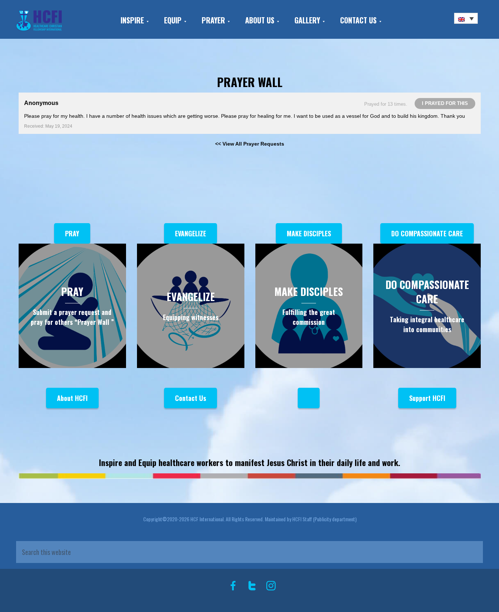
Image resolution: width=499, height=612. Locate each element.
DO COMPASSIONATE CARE (427, 233)
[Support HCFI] (309, 398)
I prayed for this (445, 103)
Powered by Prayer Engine (46, 155)
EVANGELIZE (190, 233)
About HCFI (72, 398)
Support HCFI (427, 398)
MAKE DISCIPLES (309, 233)
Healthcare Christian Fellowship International (57, 20)
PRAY (72, 233)
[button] (466, 18)
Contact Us (190, 398)
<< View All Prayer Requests (249, 144)
